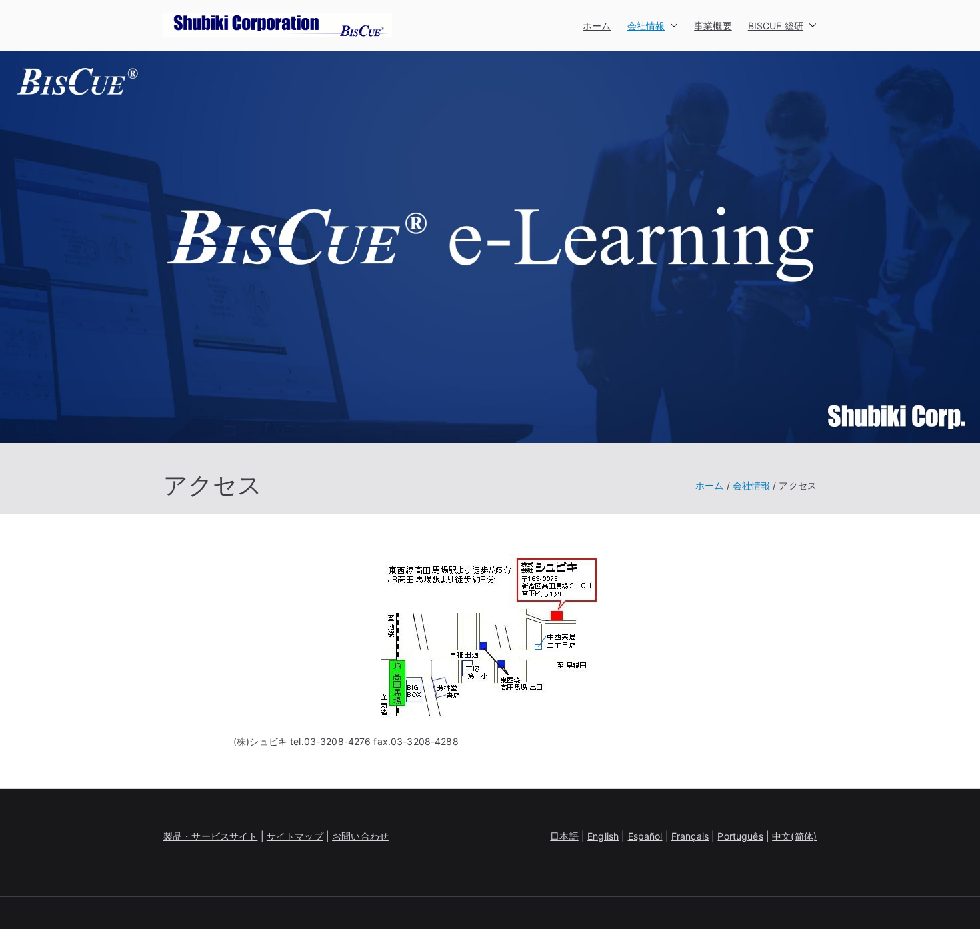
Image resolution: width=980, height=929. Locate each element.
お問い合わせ (360, 836)
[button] (671, 26)
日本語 (564, 836)
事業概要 (713, 25)
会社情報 (646, 25)
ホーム (597, 25)
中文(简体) (794, 836)
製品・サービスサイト (210, 836)
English (603, 836)
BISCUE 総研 (775, 25)
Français (690, 836)
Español (645, 836)
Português (740, 836)
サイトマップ (295, 836)
